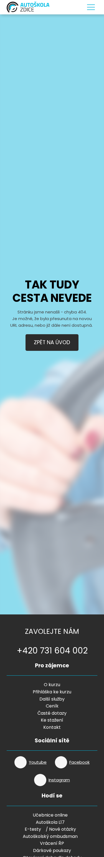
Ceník (52, 706)
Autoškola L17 (50, 822)
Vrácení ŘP (52, 843)
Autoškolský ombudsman (50, 836)
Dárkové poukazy (52, 850)
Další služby (52, 699)
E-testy (33, 829)
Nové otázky (62, 829)
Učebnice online (50, 815)
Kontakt (52, 727)
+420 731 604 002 (52, 651)
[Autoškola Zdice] (28, 7)
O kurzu (52, 684)
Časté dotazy (52, 713)
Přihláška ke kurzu (52, 692)
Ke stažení (52, 720)
